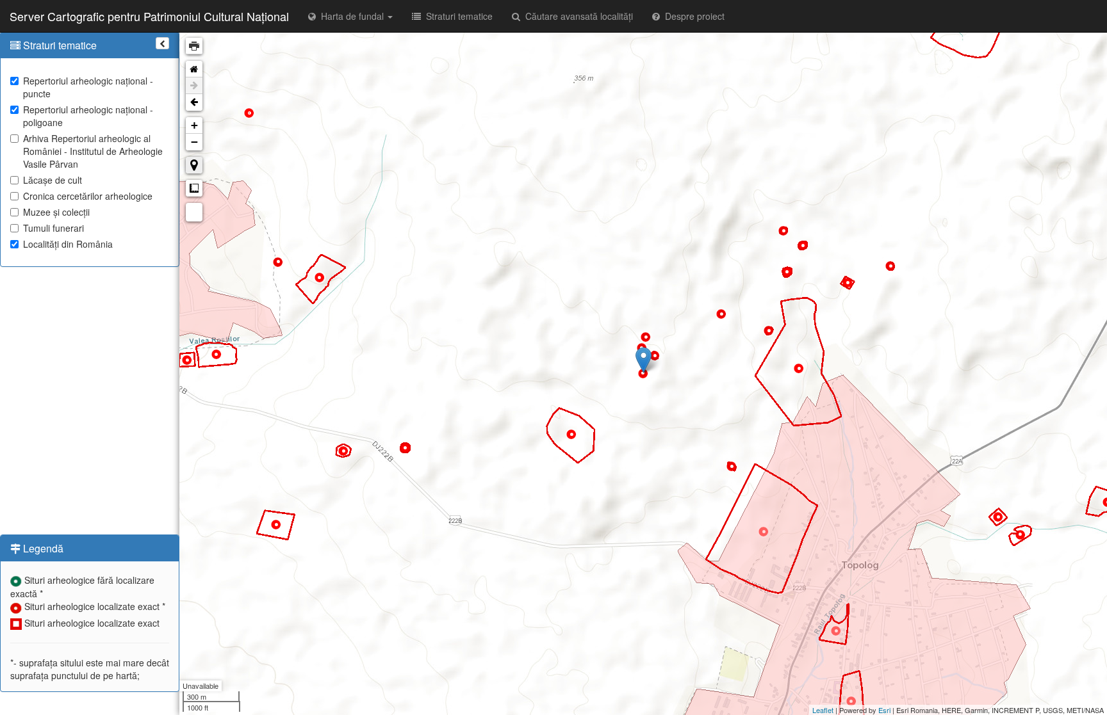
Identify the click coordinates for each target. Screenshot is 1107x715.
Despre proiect (692, 16)
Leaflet (822, 710)
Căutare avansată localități (576, 16)
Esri (884, 710)
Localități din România (68, 243)
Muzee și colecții (56, 211)
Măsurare (194, 188)
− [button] (194, 142)
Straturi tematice (457, 16)
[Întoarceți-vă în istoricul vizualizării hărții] (194, 102)
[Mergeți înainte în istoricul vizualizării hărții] (194, 85)
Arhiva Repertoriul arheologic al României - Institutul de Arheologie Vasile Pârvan (93, 151)
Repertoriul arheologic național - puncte (88, 87)
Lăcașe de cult (52, 179)
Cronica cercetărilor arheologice (87, 195)
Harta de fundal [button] (351, 16)
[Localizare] (194, 165)
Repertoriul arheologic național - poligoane (88, 116)
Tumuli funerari (53, 227)
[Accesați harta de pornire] (194, 69)
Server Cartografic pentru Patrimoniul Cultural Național (149, 16)
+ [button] (194, 125)
